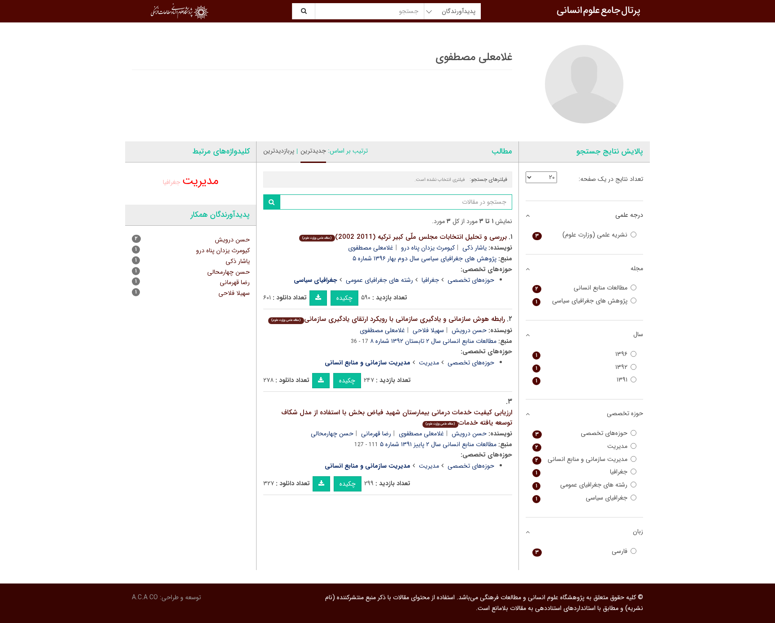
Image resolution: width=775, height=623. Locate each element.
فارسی (582, 551)
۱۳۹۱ (582, 380)
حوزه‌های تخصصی (471, 280)
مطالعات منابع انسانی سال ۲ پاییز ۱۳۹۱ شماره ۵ (438, 444)
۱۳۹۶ (582, 354)
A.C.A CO (145, 597)
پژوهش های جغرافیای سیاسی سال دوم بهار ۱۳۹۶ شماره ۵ (424, 258)
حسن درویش (469, 330)
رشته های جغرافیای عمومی (379, 280)
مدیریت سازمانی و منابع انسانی (582, 459)
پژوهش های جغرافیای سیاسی (582, 301)
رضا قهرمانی (376, 434)
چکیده (344, 298)
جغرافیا (430, 280)
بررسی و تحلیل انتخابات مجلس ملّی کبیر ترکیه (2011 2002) (404, 237)
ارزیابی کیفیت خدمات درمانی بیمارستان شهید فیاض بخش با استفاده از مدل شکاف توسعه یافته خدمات (396, 417)
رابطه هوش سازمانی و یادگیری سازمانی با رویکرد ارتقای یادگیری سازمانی (388, 319)
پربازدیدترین (278, 151)
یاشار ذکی (474, 248)
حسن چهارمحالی (332, 434)
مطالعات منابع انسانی (582, 288)
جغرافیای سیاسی (582, 498)
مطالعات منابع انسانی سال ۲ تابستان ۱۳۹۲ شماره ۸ (433, 341)
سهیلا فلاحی (428, 330)
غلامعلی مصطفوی (370, 248)
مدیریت (429, 363)
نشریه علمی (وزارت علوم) (582, 235)
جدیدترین (313, 151)
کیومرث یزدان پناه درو (428, 248)
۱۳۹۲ (582, 367)
